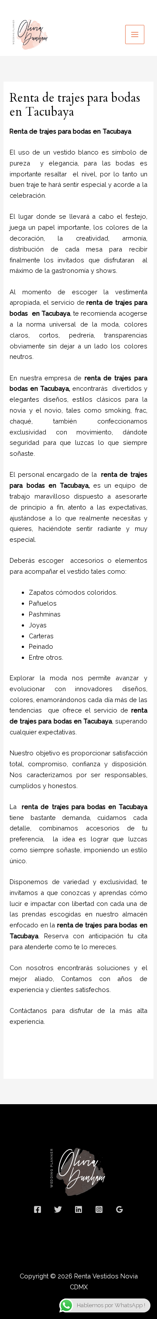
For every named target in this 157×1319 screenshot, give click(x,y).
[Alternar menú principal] (134, 34)
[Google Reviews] (119, 1209)
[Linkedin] (78, 1209)
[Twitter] (58, 1209)
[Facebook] (37, 1209)
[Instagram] (99, 1209)
